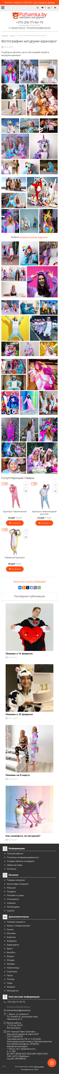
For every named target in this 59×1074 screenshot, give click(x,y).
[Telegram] (31, 587)
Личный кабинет (15, 853)
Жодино (11, 987)
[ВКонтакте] (20, 587)
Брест (10, 948)
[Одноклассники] (23, 587)
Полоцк (10, 979)
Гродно (10, 956)
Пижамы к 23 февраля (19, 714)
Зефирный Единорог (15, 557)
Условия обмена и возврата (20, 861)
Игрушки (11, 888)
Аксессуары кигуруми (17, 884)
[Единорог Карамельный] (14, 495)
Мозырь (11, 960)
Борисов (11, 937)
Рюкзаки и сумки (15, 895)
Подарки (11, 891)
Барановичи (13, 945)
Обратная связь (14, 865)
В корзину (16, 523)
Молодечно (13, 990)
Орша (10, 975)
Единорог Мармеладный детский (44, 512)
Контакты (11, 869)
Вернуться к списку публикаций (30, 581)
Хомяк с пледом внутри (18, 925)
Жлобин (11, 964)
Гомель (10, 929)
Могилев (11, 933)
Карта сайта (39, 1067)
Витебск (11, 952)
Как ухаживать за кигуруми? (23, 836)
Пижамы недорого (16, 922)
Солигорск (12, 971)
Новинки (11, 903)
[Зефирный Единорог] (14, 541)
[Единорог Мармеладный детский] (44, 495)
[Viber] (35, 587)
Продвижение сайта (29, 1069)
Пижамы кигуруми (16, 880)
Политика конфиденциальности (23, 857)
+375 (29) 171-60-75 (29, 22)
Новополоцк (13, 968)
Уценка (10, 910)
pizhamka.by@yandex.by (19, 1010)
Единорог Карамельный (14, 511)
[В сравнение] (25, 490)
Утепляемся (13, 899)
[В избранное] (25, 484)
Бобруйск (12, 941)
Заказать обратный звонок (18, 1007)
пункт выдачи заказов (44, 2)
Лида (9, 983)
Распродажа (13, 907)
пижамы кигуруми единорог (34, 237)
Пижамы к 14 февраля (19, 653)
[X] (27, 587)
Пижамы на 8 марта (18, 775)
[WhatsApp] (39, 587)
